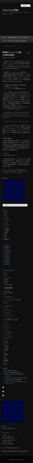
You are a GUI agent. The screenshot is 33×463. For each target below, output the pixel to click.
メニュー (7, 173)
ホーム (4, 37)
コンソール (8, 310)
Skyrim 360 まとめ (8, 436)
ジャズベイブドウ (8, 316)
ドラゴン (7, 328)
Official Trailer (8, 284)
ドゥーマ (6, 326)
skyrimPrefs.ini (8, 292)
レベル (5, 340)
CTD (5, 272)
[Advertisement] (16, 27)
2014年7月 (7, 253)
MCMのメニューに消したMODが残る (12, 53)
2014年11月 (7, 249)
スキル (6, 223)
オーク (5, 303)
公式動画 (6, 230)
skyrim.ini (6, 290)
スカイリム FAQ (10, 9)
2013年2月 (7, 258)
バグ (5, 330)
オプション (6, 301)
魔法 (5, 364)
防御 (5, 362)
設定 (5, 237)
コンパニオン (7, 312)
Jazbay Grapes (7, 277)
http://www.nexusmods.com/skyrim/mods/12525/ (16, 121)
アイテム (6, 217)
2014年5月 (7, 255)
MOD (9, 170)
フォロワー (8, 332)
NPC (5, 214)
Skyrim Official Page (8, 428)
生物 (5, 234)
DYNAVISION (6, 171)
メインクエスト (8, 336)
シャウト (6, 221)
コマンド (6, 308)
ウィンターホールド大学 (12, 300)
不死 (5, 344)
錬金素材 (6, 239)
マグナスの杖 (7, 334)
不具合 (6, 342)
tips (5, 294)
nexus (4, 434)
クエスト (6, 219)
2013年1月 (7, 260)
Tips (5, 215)
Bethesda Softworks (9, 270)
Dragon (6, 274)
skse (18, 171)
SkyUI (22, 171)
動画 (5, 350)
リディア (7, 338)
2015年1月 (7, 247)
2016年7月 (7, 246)
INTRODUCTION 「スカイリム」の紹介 (18, 37)
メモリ (11, 173)
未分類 (6, 232)
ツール (6, 226)
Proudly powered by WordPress (16, 459)
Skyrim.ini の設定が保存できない (13, 372)
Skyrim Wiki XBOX (8, 444)
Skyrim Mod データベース (10, 438)
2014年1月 (7, 256)
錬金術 (6, 360)
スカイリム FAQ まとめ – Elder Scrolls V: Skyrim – (15, 41)
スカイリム (11, 319)
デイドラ (6, 324)
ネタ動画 (6, 228)
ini (5, 276)
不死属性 (6, 346)
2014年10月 (7, 251)
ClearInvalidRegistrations (20, 170)
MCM (11, 171)
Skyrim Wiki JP (7, 442)
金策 (5, 358)
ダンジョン (7, 225)
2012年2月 (7, 262)
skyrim (8, 287)
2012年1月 (7, 264)
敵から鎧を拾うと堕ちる (10, 370)
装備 (5, 236)
